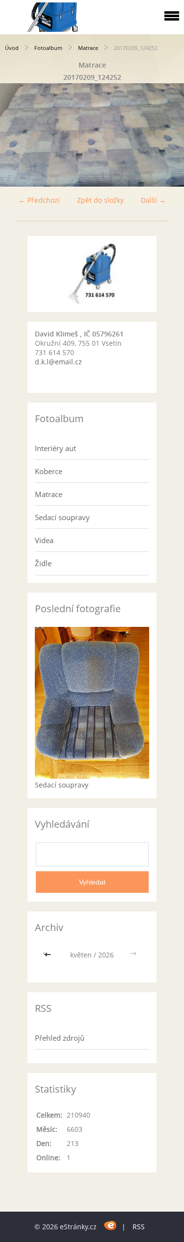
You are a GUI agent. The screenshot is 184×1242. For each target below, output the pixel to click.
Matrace (88, 47)
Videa (44, 540)
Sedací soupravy (62, 517)
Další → (153, 200)
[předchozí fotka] (16, 135)
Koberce (48, 471)
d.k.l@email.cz (58, 361)
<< (49, 954)
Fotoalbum (48, 47)
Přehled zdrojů (59, 1038)
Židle (43, 563)
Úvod (12, 47)
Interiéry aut (55, 448)
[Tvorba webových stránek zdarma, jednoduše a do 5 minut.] (110, 1225)
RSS (138, 1226)
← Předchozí (39, 200)
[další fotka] (168, 135)
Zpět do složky (100, 200)
